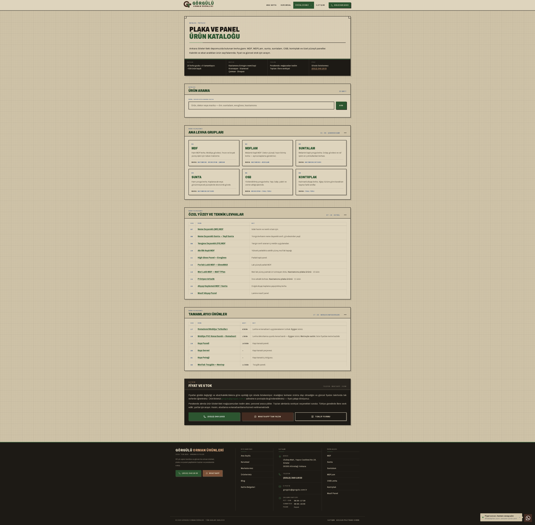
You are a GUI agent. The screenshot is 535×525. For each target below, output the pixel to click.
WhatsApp (214, 473)
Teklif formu (322, 417)
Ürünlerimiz (302, 5)
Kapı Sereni (203, 350)
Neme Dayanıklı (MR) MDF (210, 229)
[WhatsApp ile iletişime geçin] (528, 518)
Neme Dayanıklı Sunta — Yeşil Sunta (216, 236)
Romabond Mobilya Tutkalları (213, 329)
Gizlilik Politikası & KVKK (347, 520)
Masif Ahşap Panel (207, 293)
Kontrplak (331, 487)
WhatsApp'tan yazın (269, 417)
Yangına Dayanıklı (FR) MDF (212, 243)
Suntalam (331, 468)
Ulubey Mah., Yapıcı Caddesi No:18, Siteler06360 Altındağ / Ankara (299, 463)
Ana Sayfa (271, 5)
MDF (329, 456)
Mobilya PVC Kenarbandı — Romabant (217, 336)
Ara (341, 105)
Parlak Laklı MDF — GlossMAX (213, 265)
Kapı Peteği (203, 357)
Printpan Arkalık (206, 279)
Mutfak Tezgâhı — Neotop (211, 364)
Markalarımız (247, 468)
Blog (243, 481)
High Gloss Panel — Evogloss (212, 257)
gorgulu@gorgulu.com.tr (233, 398)
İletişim (320, 5)
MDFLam (331, 475)
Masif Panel (332, 493)
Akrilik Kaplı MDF (206, 250)
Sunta (330, 462)
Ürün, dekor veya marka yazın (201, 99)
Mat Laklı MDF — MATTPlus (211, 272)
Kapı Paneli (203, 343)
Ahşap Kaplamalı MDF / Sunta (213, 286)
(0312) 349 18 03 (319, 69)
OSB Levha (332, 481)
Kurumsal (286, 5)
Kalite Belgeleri (248, 487)
